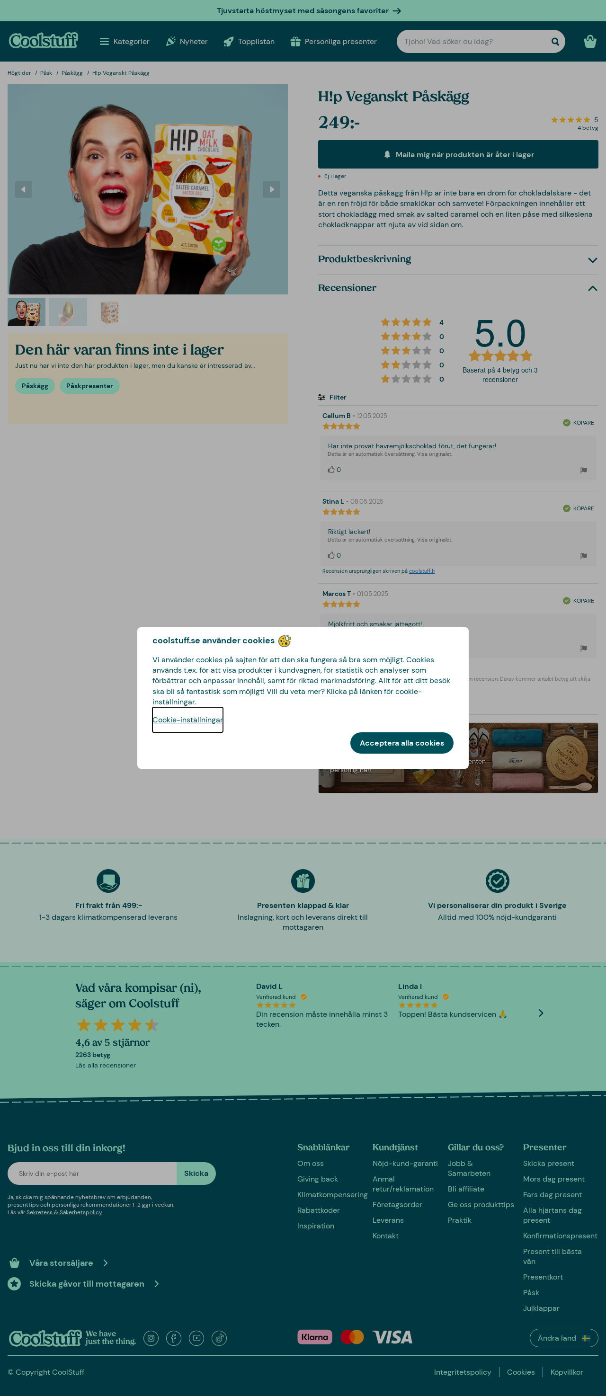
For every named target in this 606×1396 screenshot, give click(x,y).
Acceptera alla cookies (402, 743)
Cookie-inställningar (187, 720)
